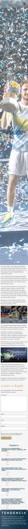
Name (3, 414)
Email (2, 420)
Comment (4, 395)
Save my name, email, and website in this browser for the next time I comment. (12, 434)
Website (3, 426)
